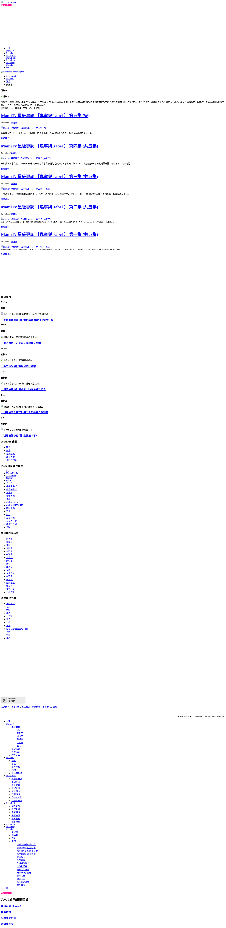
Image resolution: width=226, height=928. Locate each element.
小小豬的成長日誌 (14, 505)
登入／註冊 (6, 5)
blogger (9, 478)
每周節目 (16, 727)
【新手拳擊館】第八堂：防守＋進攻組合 (23, 389)
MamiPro (10, 53)
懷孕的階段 (22, 866)
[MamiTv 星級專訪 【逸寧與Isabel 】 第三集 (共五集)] (25, 189)
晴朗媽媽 (10, 508)
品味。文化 (17, 797)
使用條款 (15, 707)
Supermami (11, 76)
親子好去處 (11, 524)
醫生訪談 (16, 752)
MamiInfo (10, 65)
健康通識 (16, 812)
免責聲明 (26, 707)
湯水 (8, 511)
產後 (14, 838)
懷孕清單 (21, 876)
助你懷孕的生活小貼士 (27, 851)
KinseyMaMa (12, 473)
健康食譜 (16, 809)
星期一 (20, 730)
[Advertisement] (113, 26)
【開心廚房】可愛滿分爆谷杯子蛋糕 (21, 343)
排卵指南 (21, 857)
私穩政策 (36, 707)
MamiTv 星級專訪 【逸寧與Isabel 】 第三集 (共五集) (49, 176)
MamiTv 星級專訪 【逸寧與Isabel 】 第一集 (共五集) (49, 234)
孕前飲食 (21, 860)
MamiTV (10, 51)
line (7, 67)
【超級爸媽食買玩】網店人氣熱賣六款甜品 (24, 412)
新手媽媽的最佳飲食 (26, 854)
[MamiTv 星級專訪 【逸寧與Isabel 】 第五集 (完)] (23, 128)
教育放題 (16, 819)
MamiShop (10, 62)
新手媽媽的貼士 (24, 873)
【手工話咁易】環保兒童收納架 (18, 366)
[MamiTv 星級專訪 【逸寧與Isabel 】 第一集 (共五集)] (25, 247)
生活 (8, 514)
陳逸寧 (14, 123)
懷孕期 (15, 835)
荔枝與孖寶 (11, 521)
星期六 (20, 746)
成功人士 (10, 457)
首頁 (8, 48)
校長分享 (16, 755)
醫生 (8, 450)
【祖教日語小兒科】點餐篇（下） (19, 435)
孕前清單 (21, 879)
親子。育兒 (17, 800)
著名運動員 (11, 460)
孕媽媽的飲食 (23, 863)
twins (8, 480)
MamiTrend (11, 55)
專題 (14, 841)
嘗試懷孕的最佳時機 (26, 844)
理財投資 (16, 822)
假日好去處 (11, 489)
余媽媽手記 (11, 486)
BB (7, 471)
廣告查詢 (46, 707)
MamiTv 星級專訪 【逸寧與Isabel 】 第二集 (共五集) (49, 207)
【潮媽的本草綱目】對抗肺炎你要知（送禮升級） (28, 320)
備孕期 (15, 832)
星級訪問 (16, 749)
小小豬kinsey (12, 502)
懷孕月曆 (21, 885)
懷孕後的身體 (23, 870)
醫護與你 (16, 791)
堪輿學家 (10, 454)
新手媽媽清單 (23, 882)
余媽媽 (9, 483)
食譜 (8, 527)
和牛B (9, 493)
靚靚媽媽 (16, 794)
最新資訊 (16, 785)
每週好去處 (17, 779)
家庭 (8, 499)
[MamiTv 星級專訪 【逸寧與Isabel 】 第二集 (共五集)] (25, 219)
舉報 (55, 707)
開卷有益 (16, 806)
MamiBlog (10, 60)
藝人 (8, 81)
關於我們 (5, 707)
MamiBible (11, 58)
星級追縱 (16, 782)
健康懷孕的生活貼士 (26, 848)
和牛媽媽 (10, 496)
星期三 (20, 736)
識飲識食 (16, 788)
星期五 (20, 742)
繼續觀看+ (6, 138)
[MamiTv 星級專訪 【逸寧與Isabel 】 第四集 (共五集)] (25, 158)
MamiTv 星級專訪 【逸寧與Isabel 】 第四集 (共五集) (49, 146)
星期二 (20, 733)
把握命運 (16, 815)
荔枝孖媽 (10, 518)
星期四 (20, 739)
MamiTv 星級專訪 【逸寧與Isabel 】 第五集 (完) (45, 115)
